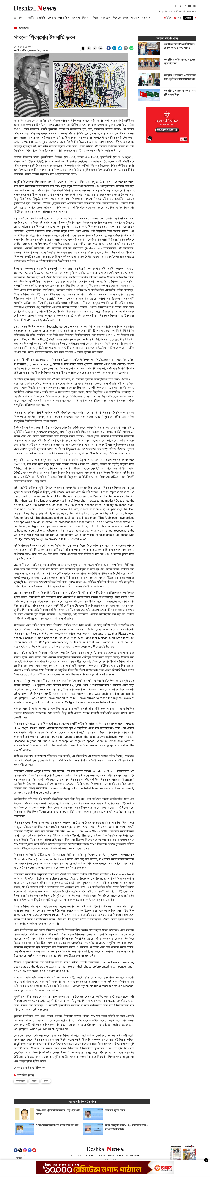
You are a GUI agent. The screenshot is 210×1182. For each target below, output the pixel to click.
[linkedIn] (184, 6)
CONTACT (90, 1155)
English (188, 18)
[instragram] (194, 6)
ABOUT (72, 1155)
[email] (126, 48)
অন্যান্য (134, 18)
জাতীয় (31, 18)
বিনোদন (86, 18)
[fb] (175, 6)
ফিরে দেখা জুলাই (120, 18)
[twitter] (180, 5)
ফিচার (95, 18)
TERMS (111, 1155)
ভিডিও (169, 17)
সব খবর (146, 18)
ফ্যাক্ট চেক (105, 18)
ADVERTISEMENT (133, 1155)
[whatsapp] (131, 48)
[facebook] (108, 48)
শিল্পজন (19, 1158)
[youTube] (189, 6)
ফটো (179, 17)
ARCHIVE (101, 1155)
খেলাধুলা (76, 18)
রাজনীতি (41, 18)
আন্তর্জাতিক (63, 18)
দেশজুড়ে (52, 18)
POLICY (120, 1155)
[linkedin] (114, 48)
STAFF (80, 1155)
